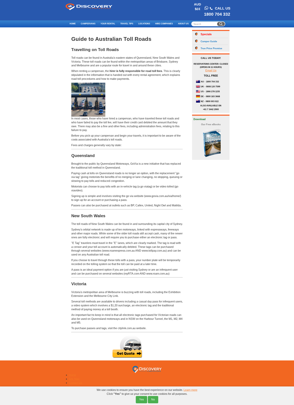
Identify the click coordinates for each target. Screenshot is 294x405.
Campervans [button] (88, 23)
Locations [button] (144, 23)
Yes (141, 399)
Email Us (210, 70)
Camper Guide (209, 41)
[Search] (221, 24)
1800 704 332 (217, 14)
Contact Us (75, 382)
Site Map (74, 378)
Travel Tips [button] (126, 23)
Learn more (190, 390)
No (153, 399)
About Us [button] (183, 23)
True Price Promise (211, 48)
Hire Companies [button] (164, 23)
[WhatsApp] (206, 8)
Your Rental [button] (108, 23)
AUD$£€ (197, 7)
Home (73, 23)
